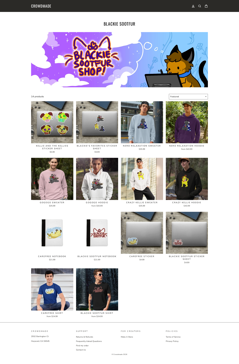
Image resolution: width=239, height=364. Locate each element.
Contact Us (81, 350)
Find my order (82, 345)
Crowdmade (41, 6)
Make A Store (127, 337)
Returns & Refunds (84, 337)
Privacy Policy (172, 341)
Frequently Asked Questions (89, 341)
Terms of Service (173, 337)
